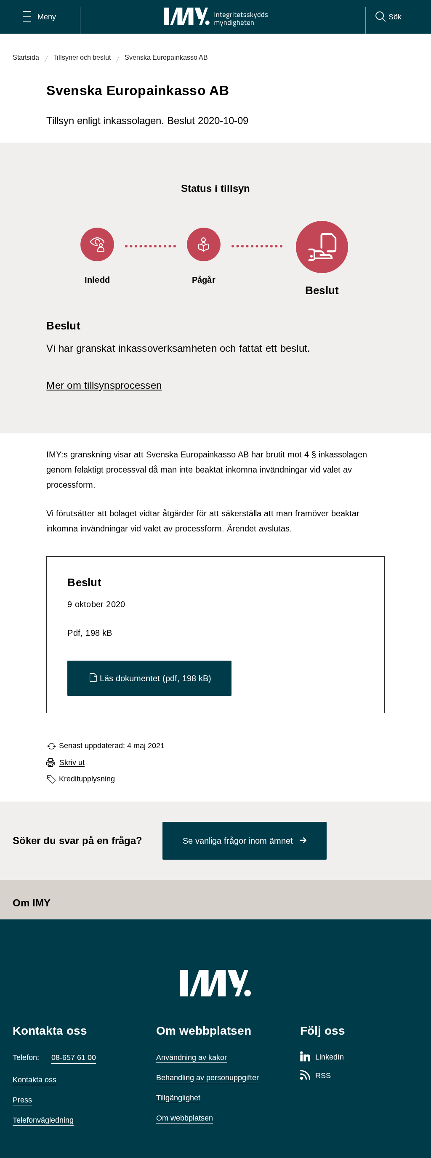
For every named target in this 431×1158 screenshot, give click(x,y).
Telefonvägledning (43, 1120)
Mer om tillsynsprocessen (104, 385)
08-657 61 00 (73, 1057)
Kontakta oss (34, 1080)
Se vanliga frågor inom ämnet (238, 840)
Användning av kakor (191, 1057)
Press (22, 1100)
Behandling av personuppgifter (207, 1077)
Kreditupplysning (87, 779)
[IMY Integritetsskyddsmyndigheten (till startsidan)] (216, 17)
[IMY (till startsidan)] (215, 983)
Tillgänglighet (178, 1098)
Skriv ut (72, 763)
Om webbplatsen (184, 1118)
